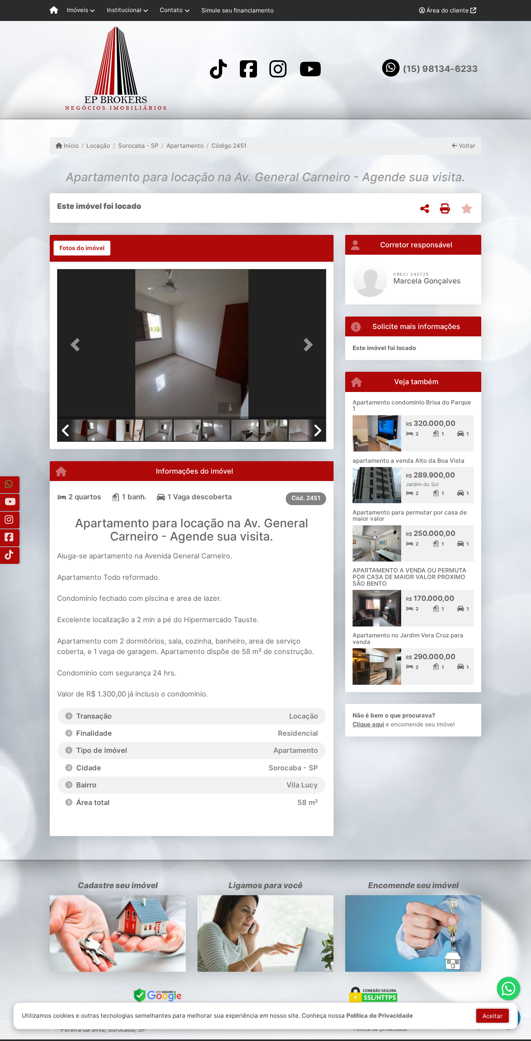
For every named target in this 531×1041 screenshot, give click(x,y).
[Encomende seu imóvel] (413, 933)
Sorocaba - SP (138, 145)
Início (70, 145)
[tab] (82, 248)
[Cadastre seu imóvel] (118, 933)
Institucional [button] (124, 10)
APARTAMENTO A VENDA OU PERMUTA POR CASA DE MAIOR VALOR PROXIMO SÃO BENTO (409, 577)
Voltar (466, 145)
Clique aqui (368, 724)
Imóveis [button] (77, 10)
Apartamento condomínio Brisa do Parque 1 (412, 406)
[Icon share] (218, 69)
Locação (98, 145)
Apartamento (185, 145)
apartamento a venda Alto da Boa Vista (409, 460)
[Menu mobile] (54, 10)
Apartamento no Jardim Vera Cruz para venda (408, 639)
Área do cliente (447, 10)
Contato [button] (171, 10)
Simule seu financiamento (237, 10)
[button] (77, 344)
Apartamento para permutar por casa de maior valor (410, 516)
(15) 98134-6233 (440, 68)
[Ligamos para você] (265, 933)
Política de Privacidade (379, 1015)
